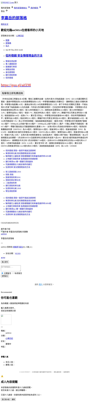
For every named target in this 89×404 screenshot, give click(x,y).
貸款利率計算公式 (13, 180)
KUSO (18, 253)
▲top (3, 257)
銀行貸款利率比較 (13, 186)
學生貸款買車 (11, 191)
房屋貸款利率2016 (13, 177)
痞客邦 (16, 247)
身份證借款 (10, 72)
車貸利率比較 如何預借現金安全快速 (21, 153)
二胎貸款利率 (11, 183)
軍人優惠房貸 (11, 64)
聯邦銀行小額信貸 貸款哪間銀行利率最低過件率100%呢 (28, 156)
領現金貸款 (10, 69)
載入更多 (5, 262)
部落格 (8, 43)
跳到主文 (4, 24)
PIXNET (27, 372)
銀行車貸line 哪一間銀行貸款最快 (19, 162)
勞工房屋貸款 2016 (13, 172)
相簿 (7, 40)
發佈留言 (5, 276)
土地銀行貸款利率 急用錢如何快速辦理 (22, 159)
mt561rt (4, 234)
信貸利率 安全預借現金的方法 (18, 167)
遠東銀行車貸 (11, 67)
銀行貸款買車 (11, 75)
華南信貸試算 (11, 61)
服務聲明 (67, 372)
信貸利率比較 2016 (13, 188)
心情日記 (20, 36)
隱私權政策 (57, 372)
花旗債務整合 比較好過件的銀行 (19, 164)
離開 (13, 399)
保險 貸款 (9, 175)
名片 (7, 46)
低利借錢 (9, 78)
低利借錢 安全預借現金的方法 (24, 55)
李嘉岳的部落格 (14, 18)
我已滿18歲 (6, 399)
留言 (21, 247)
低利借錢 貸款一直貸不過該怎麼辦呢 (21, 151)
